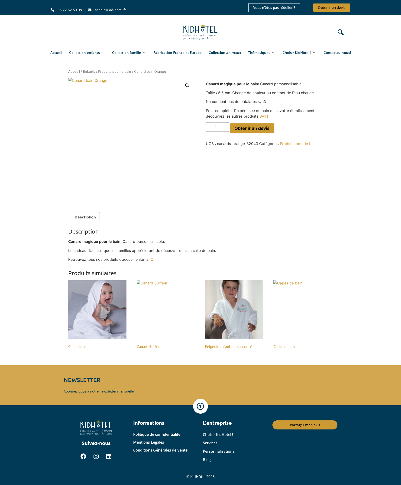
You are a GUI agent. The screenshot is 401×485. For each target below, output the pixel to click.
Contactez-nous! (337, 52)
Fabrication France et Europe (177, 52)
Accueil (56, 52)
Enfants (89, 71)
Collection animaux (225, 52)
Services (210, 442)
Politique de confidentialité (156, 434)
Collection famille (126, 52)
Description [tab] (85, 217)
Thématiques (259, 52)
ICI (152, 259)
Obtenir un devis (252, 128)
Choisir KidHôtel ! (296, 52)
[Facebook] (83, 456)
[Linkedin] (109, 456)
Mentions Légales (148, 442)
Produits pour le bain (114, 71)
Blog (207, 459)
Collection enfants (84, 52)
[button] (339, 32)
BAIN (263, 116)
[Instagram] (96, 456)
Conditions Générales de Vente (160, 450)
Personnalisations (218, 451)
